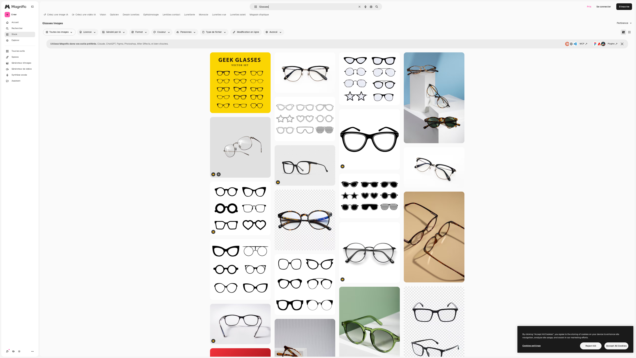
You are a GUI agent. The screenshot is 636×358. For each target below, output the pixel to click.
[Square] (629, 32)
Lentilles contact (171, 14)
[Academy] (13, 351)
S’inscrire (624, 6)
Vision (103, 14)
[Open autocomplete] (254, 6)
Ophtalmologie (151, 14)
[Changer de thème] (19, 351)
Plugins (611, 43)
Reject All (590, 345)
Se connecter (603, 6)
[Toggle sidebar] (32, 6)
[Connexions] (7, 351)
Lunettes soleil (238, 14)
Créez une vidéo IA (86, 14)
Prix (589, 6)
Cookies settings (531, 345)
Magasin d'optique (259, 14)
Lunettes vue (219, 14)
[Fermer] (622, 44)
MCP (582, 43)
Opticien (114, 14)
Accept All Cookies (616, 345)
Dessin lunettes (131, 14)
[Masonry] (623, 32)
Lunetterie (189, 14)
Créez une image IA (57, 14)
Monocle (203, 14)
